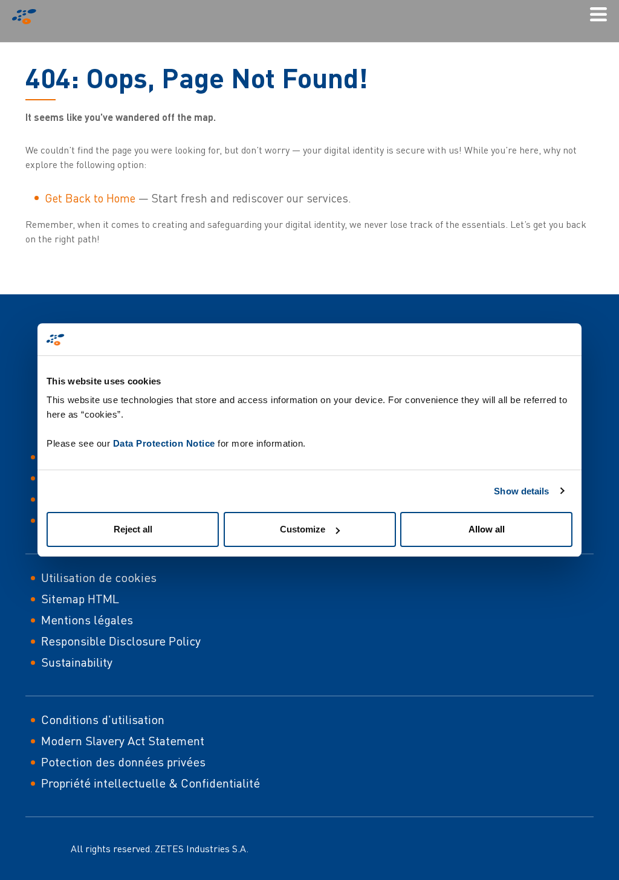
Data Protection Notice (164, 443)
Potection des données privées (123, 761)
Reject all (133, 529)
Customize (302, 529)
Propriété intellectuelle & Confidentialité (150, 783)
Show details (521, 491)
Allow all (486, 529)
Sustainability (76, 662)
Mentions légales (87, 619)
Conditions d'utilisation (102, 719)
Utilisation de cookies (99, 577)
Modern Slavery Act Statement (122, 740)
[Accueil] (29, 16)
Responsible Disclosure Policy (121, 641)
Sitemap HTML (80, 598)
